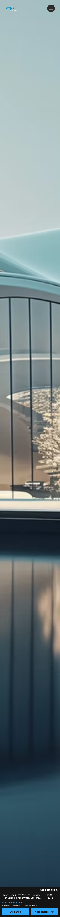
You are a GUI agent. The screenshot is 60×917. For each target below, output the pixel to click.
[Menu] (51, 8)
